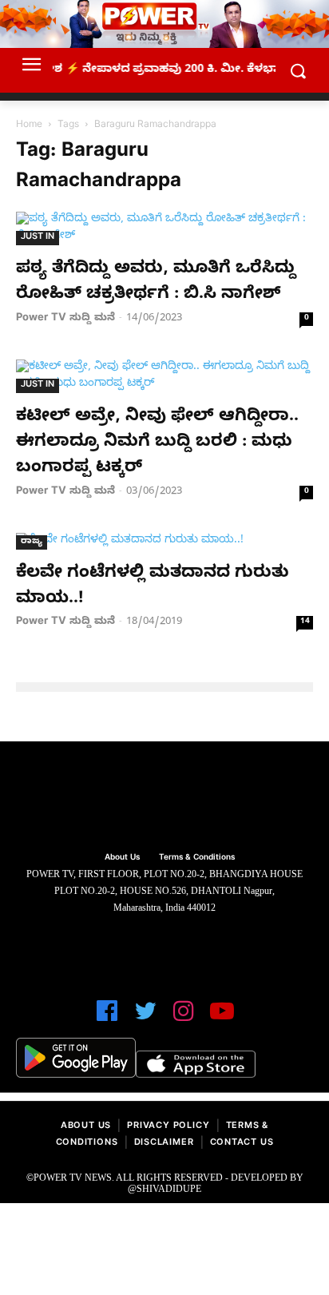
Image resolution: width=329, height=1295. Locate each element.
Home (29, 125)
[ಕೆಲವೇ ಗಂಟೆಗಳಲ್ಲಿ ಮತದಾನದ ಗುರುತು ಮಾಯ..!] (164, 541)
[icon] (107, 1018)
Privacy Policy (168, 1127)
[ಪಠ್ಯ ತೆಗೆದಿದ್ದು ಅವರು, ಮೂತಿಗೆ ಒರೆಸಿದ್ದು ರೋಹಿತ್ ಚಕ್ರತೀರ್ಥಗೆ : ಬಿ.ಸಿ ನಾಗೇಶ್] (164, 228)
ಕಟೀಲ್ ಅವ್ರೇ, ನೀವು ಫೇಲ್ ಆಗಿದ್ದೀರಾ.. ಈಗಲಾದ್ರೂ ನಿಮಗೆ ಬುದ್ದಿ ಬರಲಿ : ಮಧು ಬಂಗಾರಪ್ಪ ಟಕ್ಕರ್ (157, 444)
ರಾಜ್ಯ (31, 542)
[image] (164, 798)
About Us (86, 1127)
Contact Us (242, 1144)
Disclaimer (164, 1144)
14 (305, 622)
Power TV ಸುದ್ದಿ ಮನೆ (65, 319)
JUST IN (37, 238)
